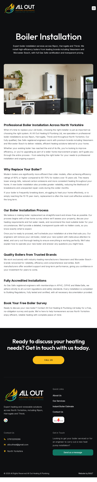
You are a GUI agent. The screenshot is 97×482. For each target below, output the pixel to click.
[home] (15, 8)
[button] (94, 8)
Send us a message (73, 452)
